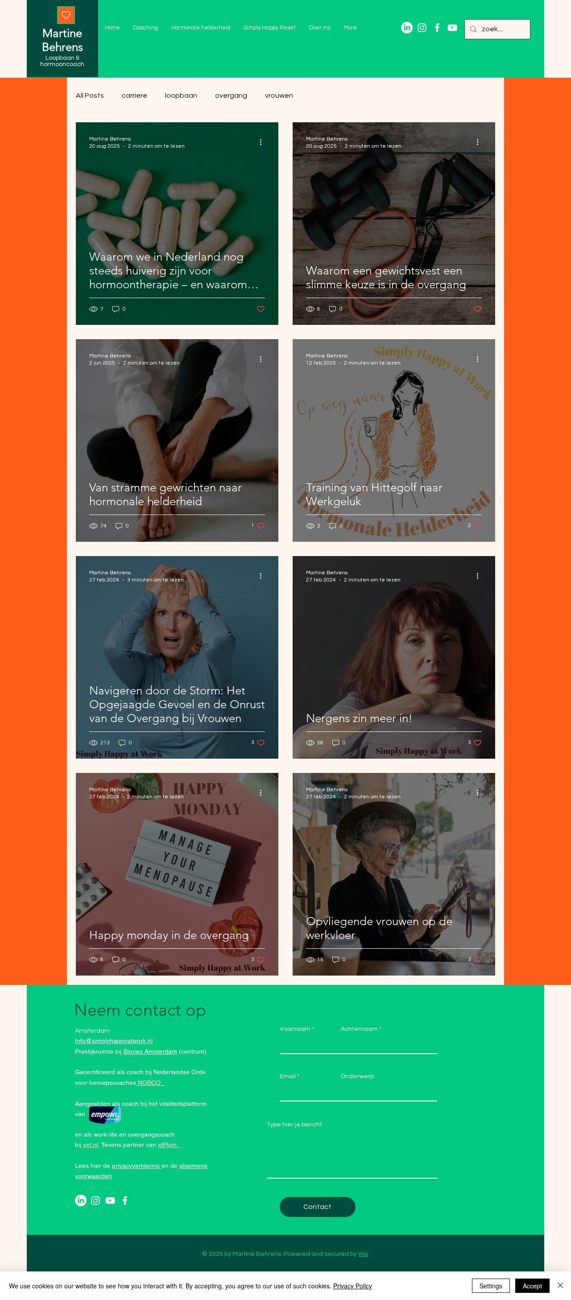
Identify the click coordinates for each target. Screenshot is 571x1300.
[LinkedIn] (407, 27)
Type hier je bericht (294, 1124)
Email (288, 1076)
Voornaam (295, 1029)
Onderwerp (357, 1076)
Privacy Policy (352, 1285)
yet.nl (90, 1144)
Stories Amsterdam (150, 1051)
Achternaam (359, 1029)
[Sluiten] (560, 1286)
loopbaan (181, 95)
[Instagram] (422, 27)
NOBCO (149, 1082)
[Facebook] (437, 27)
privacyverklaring (136, 1165)
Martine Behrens (62, 40)
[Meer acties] (263, 142)
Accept (532, 1285)
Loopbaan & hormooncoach (62, 61)
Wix (363, 1254)
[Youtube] (452, 27)
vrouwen (279, 95)
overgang (231, 95)
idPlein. (169, 1144)
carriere (134, 95)
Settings (491, 1285)
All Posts (90, 95)
